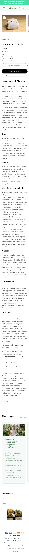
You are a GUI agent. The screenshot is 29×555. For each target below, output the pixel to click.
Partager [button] (6, 401)
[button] (4, 8)
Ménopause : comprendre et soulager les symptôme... (11, 443)
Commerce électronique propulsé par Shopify (14, 540)
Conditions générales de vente (15, 548)
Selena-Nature (14, 538)
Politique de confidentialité (15, 545)
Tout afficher (23, 417)
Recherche (6, 499)
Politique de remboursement (17, 542)
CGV (4, 503)
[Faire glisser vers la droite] (18, 35)
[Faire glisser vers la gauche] (10, 35)
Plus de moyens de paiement (14, 75)
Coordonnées (15, 551)
